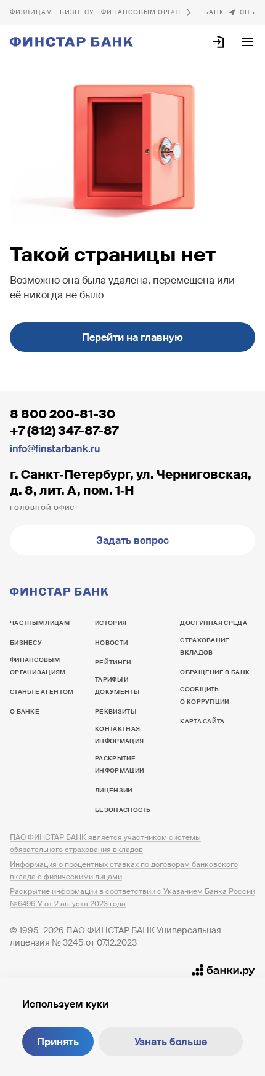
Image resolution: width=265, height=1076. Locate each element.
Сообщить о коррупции (204, 695)
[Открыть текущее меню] (247, 41)
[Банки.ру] (223, 970)
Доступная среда (213, 623)
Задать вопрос (132, 540)
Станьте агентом (42, 692)
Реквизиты (115, 711)
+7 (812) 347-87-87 (64, 431)
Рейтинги (113, 662)
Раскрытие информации (119, 764)
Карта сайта (202, 721)
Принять (58, 1041)
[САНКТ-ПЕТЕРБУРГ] (241, 12)
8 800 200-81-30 (62, 414)
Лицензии (113, 790)
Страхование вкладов (204, 646)
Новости (111, 643)
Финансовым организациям (159, 12)
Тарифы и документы (117, 685)
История (110, 623)
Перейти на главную (132, 337)
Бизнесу (77, 12)
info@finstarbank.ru (55, 448)
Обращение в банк (215, 672)
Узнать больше (170, 1041)
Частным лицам (31, 12)
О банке (214, 12)
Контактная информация (119, 735)
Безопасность (123, 810)
